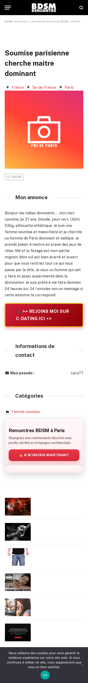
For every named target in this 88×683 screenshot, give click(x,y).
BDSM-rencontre (16, 21)
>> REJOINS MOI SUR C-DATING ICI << (42, 315)
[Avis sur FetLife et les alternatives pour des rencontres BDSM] (18, 632)
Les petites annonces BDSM (49, 21)
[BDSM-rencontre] (43, 7)
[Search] (80, 7)
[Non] (82, 665)
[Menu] (8, 7)
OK (45, 675)
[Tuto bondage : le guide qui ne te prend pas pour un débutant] (18, 532)
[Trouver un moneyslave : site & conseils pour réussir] (18, 557)
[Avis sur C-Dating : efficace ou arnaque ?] (18, 582)
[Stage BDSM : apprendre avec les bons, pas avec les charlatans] (18, 507)
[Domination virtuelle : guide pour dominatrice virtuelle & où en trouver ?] (18, 607)
